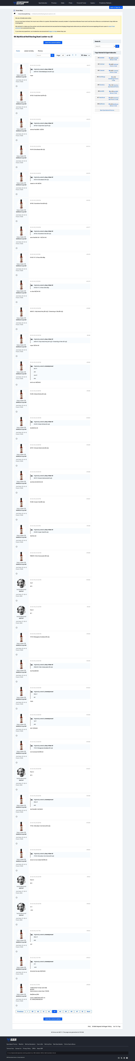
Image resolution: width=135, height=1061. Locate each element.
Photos (40, 51)
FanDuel (102, 64)
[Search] (117, 46)
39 (32, 1011)
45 (66, 1011)
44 (60, 1011)
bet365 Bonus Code (114, 92)
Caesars (102, 70)
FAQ (89, 1026)
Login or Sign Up (115, 7)
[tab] (18, 51)
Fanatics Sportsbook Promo (113, 86)
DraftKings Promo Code (113, 79)
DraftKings (102, 77)
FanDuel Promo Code (114, 65)
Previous (20, 1011)
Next (88, 1011)
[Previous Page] (73, 55)
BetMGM (101, 57)
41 (43, 1011)
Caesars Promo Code (114, 71)
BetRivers (102, 104)
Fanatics (102, 85)
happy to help (53, 31)
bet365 (102, 91)
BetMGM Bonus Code (114, 58)
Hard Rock (102, 97)
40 (38, 1011)
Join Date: (19, 80)
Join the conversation (53, 42)
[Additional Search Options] (114, 46)
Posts (18, 51)
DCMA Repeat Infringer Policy (102, 1026)
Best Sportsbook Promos (107, 110)
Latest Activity (29, 51)
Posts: (17, 81)
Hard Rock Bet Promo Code (113, 98)
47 (77, 1011)
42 (49, 1011)
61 (82, 1011)
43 (54, 1011)
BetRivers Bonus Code (114, 105)
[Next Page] (76, 55)
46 (71, 1011)
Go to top (116, 1026)
